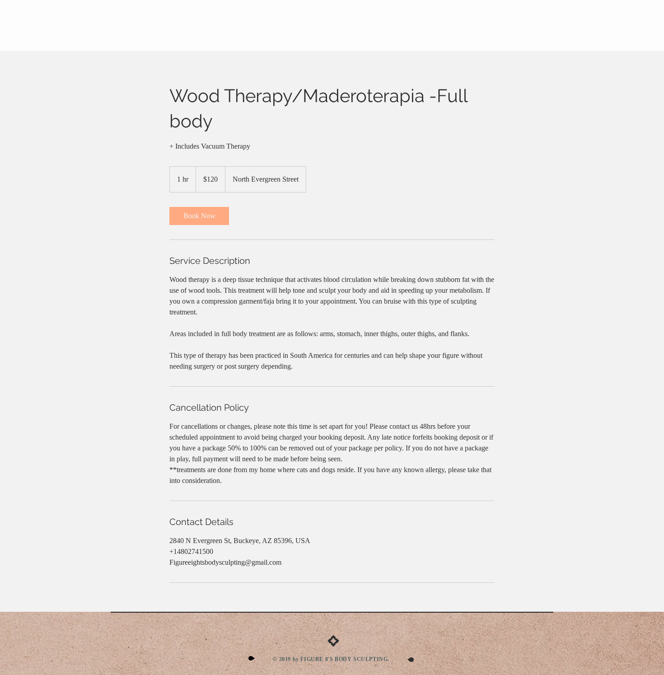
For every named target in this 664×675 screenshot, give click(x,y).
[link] (199, 216)
